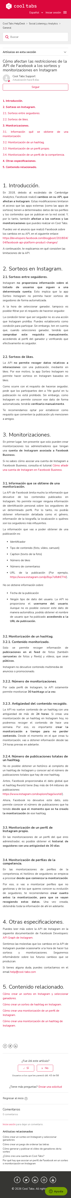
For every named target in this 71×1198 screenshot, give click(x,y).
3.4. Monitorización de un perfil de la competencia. (34, 155)
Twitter (10, 1046)
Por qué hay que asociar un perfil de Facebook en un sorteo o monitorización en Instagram (35, 1162)
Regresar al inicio (13, 1098)
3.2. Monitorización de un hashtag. (23, 142)
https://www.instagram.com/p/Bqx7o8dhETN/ (38, 577)
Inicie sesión (9, 1124)
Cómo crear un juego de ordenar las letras (26, 1144)
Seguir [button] (36, 87)
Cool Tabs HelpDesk (14, 23)
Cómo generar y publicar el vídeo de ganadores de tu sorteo (32, 1150)
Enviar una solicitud (50, 1087)
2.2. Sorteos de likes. (15, 119)
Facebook (5, 1046)
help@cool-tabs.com (23, 972)
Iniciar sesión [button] (53, 12)
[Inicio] (21, 6)
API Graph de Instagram (18, 938)
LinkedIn (15, 1046)
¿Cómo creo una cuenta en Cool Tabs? (23, 1156)
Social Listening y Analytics (43, 23)
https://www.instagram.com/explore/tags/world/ (32, 794)
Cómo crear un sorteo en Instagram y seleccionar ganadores (30, 1138)
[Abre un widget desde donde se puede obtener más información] (56, 1191)
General (7, 27)
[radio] (26, 1068)
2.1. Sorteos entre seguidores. (21, 113)
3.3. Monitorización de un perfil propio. (26, 148)
